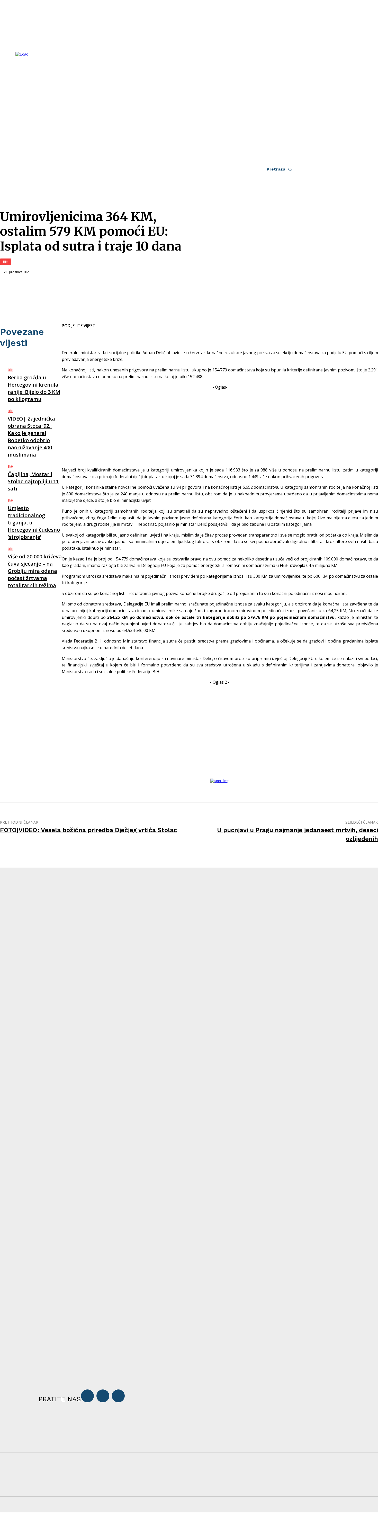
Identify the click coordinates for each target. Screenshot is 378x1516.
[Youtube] (118, 1395)
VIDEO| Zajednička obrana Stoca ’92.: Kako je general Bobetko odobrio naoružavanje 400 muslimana (31, 436)
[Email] (122, 322)
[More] (159, 322)
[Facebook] (103, 322)
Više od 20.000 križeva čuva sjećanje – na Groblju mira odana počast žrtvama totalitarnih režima (35, 571)
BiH (5, 261)
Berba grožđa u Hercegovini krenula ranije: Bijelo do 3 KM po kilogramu (34, 388)
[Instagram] (102, 1395)
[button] (281, 169)
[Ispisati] (140, 322)
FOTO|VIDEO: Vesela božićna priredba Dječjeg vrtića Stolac (88, 830)
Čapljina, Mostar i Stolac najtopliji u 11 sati (33, 481)
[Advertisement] (220, 427)
